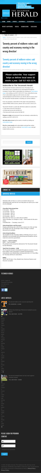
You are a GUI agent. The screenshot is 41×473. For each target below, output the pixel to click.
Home (3, 22)
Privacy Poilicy (5, 470)
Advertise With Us (24, 6)
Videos (17, 27)
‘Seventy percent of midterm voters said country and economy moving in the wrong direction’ (20, 63)
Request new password (8, 449)
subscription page (7, 122)
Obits (3, 32)
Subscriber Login (23, 3)
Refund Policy (31, 468)
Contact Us (21, 4)
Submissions (25, 27)
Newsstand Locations (25, 8)
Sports (15, 22)
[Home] (20, 16)
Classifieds (30, 22)
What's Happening (7, 27)
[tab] (20, 190)
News (9, 22)
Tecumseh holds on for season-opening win (21, 302)
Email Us (3, 286)
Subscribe (34, 27)
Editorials (22, 22)
